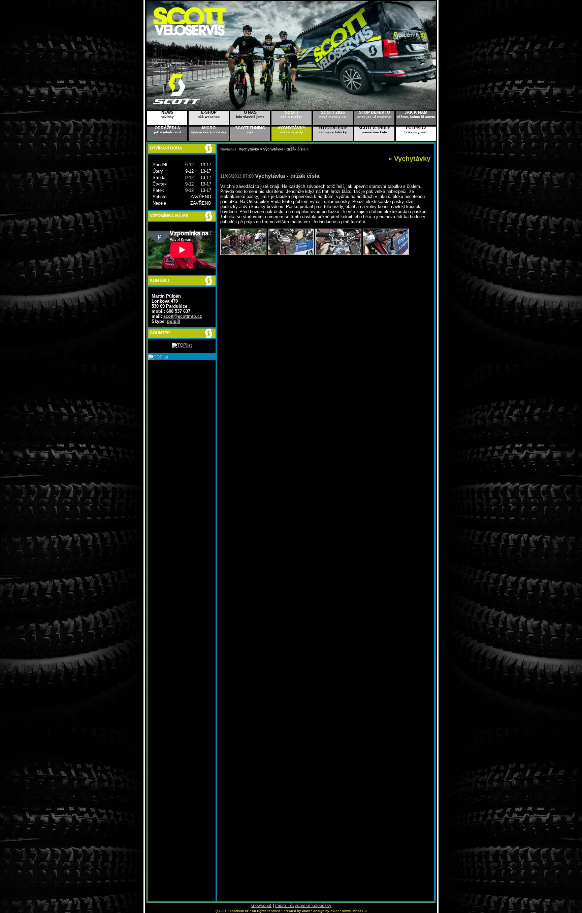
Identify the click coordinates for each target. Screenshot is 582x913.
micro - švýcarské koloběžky (303, 905)
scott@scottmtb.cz (182, 316)
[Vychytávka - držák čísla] (243, 253)
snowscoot (261, 905)
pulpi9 (173, 321)
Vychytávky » (250, 149)
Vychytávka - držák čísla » (286, 149)
